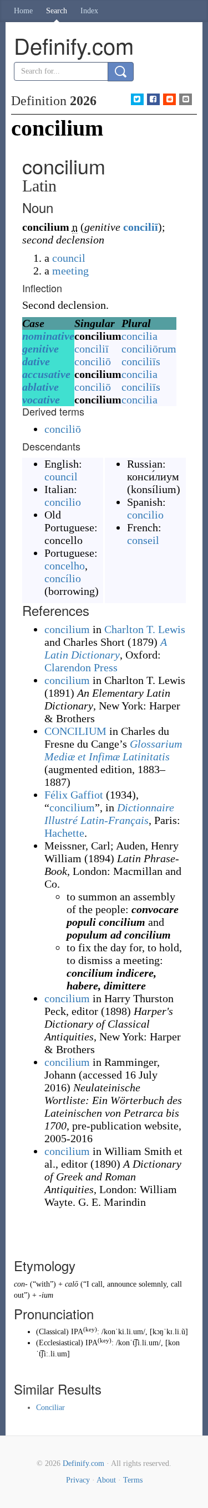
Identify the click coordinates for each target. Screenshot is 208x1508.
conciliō (92, 361)
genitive (40, 349)
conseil (143, 540)
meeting (70, 271)
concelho (64, 565)
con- (21, 1284)
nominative (48, 336)
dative (36, 361)
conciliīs (140, 361)
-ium (46, 1295)
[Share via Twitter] (137, 99)
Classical (52, 1332)
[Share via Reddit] (169, 99)
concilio (62, 502)
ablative (40, 387)
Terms (133, 1480)
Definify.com (83, 1463)
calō (71, 1284)
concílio (62, 578)
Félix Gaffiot (73, 795)
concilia (139, 336)
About (106, 1480)
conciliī (140, 227)
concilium (67, 629)
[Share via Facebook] (153, 99)
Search (56, 11)
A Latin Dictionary (105, 648)
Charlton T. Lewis (144, 629)
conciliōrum (148, 349)
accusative (46, 374)
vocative (41, 399)
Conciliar (50, 1407)
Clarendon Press (81, 667)
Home (23, 11)
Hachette (64, 833)
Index (89, 11)
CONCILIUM (75, 731)
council (68, 258)
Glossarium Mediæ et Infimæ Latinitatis (113, 750)
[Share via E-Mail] (185, 99)
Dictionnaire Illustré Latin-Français (109, 813)
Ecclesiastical (59, 1343)
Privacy (78, 1480)
